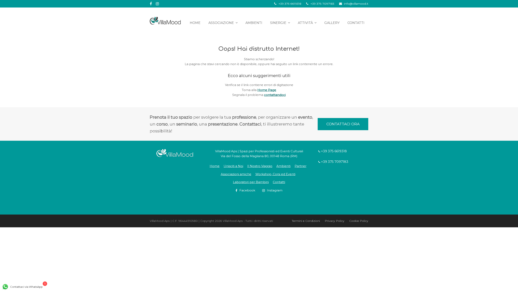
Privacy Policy (334, 220)
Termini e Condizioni (306, 220)
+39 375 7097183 (322, 3)
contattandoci (275, 95)
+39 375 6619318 (289, 3)
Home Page (266, 90)
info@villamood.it (356, 3)
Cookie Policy (358, 220)
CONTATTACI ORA (343, 124)
